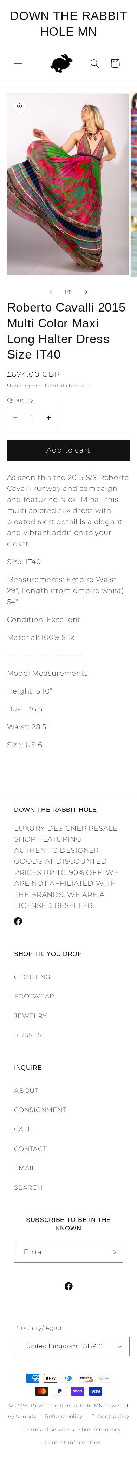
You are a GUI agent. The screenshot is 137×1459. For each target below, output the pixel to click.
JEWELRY (30, 1016)
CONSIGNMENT (40, 1110)
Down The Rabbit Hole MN (67, 1406)
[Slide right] (86, 292)
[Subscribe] (113, 1252)
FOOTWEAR (34, 996)
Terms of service (47, 1429)
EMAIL (25, 1168)
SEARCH (28, 1187)
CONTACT (30, 1149)
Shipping (18, 385)
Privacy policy (110, 1416)
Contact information (73, 1442)
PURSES (28, 1035)
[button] (18, 63)
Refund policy (64, 1416)
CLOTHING (32, 977)
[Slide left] (50, 292)
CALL (23, 1129)
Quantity (20, 399)
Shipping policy (99, 1429)
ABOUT (26, 1090)
